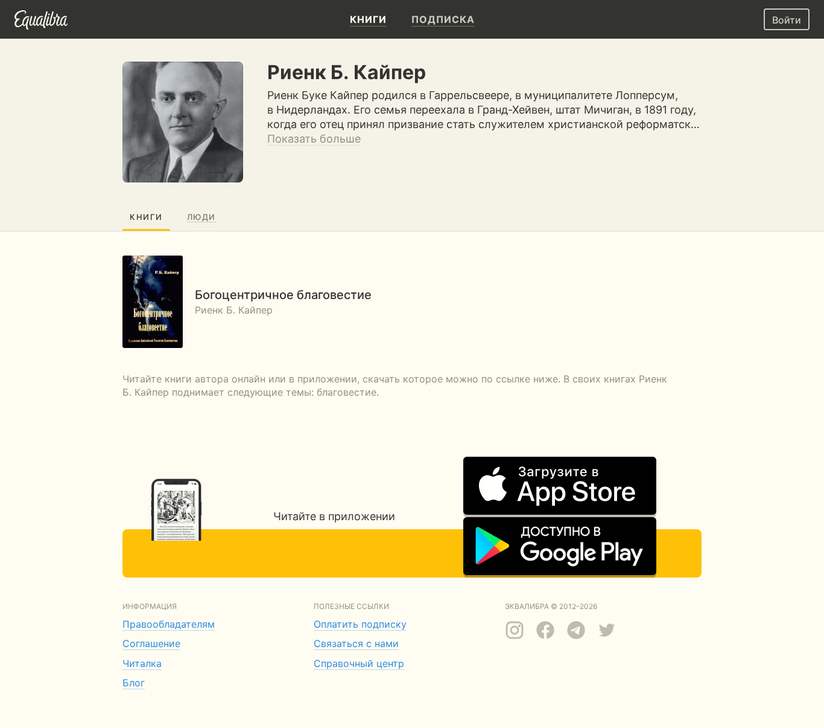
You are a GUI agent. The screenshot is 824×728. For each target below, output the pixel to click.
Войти (786, 20)
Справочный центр (359, 663)
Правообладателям (168, 624)
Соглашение (151, 643)
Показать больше (314, 138)
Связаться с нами (356, 643)
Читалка (142, 663)
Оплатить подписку (360, 624)
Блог (133, 683)
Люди (201, 217)
